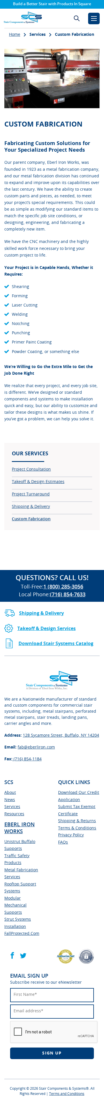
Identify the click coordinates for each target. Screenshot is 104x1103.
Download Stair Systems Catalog (55, 643)
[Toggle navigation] (94, 18)
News (9, 800)
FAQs (63, 842)
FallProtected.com (21, 934)
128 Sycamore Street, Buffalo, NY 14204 (61, 736)
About (10, 793)
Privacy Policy (71, 835)
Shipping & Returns (77, 821)
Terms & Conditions (77, 828)
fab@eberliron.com (36, 747)
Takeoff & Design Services (46, 628)
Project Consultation (31, 469)
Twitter (23, 955)
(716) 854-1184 (27, 759)
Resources (14, 814)
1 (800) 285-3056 (63, 587)
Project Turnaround (31, 494)
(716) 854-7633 (68, 594)
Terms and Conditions (66, 1093)
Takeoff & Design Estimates (38, 482)
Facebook (12, 955)
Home (14, 35)
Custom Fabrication (31, 519)
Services (12, 807)
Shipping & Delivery (31, 507)
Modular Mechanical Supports (15, 905)
